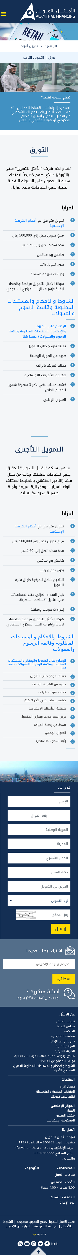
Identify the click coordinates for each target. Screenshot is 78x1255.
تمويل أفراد (29, 46)
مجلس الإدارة (66, 1026)
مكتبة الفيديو (65, 1115)
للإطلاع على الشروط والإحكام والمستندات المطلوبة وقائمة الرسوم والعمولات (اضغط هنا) (37, 331)
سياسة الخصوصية (63, 1036)
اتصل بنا (68, 1130)
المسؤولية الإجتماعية (61, 1120)
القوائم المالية (65, 1046)
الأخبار (71, 1111)
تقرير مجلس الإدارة (62, 1041)
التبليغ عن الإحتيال (18, 1226)
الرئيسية (51, 46)
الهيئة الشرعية (65, 1051)
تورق (51, 58)
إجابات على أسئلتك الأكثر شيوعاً (38, 995)
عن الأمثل (67, 1014)
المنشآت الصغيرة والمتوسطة (55, 1092)
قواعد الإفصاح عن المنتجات (57, 1061)
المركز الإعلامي (63, 1106)
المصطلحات (66, 1168)
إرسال (60, 929)
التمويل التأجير (33, 58)
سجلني (63, 979)
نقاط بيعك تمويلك (63, 1097)
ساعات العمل (64, 1175)
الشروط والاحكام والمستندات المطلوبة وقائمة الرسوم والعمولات (41, 307)
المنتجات (68, 1080)
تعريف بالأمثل (65, 1021)
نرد (34, 1234)
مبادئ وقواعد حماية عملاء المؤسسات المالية (44, 1056)
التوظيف (32, 1168)
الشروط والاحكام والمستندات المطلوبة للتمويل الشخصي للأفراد (44, 1068)
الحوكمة (69, 1031)
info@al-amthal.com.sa (31, 1148)
